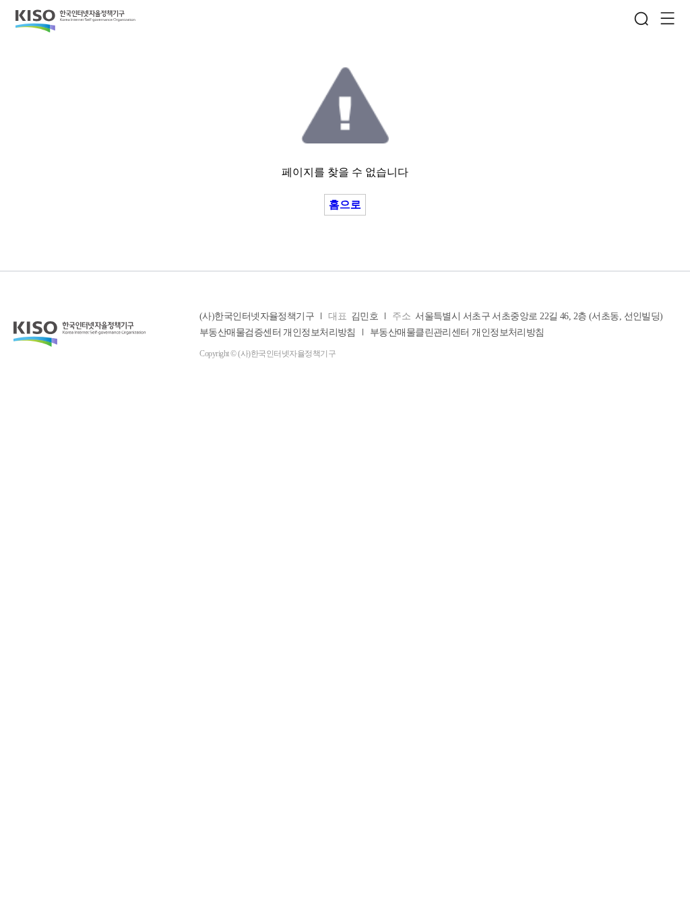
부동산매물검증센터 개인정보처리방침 (277, 332)
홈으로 (345, 204)
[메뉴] (667, 18)
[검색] (641, 18)
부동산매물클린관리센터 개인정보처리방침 (457, 332)
